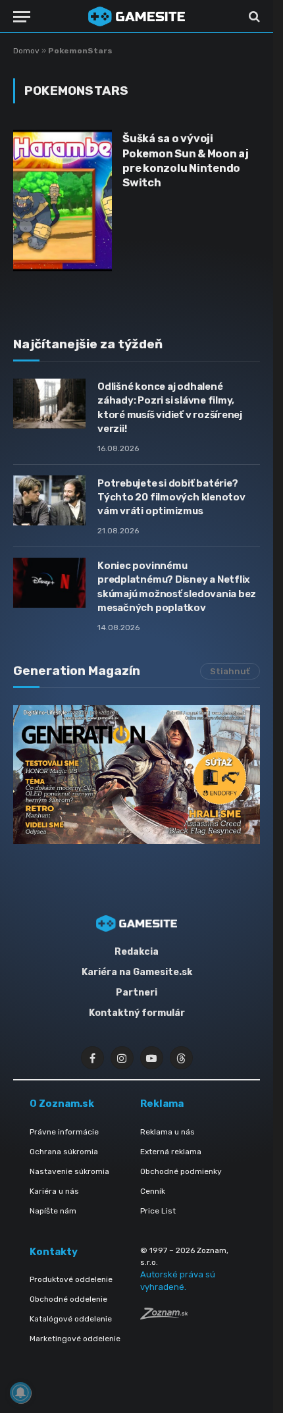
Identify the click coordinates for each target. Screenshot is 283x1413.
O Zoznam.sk (62, 1103)
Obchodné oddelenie (68, 1299)
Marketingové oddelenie (75, 1338)
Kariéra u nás (54, 1191)
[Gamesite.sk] (137, 16)
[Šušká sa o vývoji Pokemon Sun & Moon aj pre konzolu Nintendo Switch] (62, 200)
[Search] (253, 17)
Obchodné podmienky (181, 1171)
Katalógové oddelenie (71, 1318)
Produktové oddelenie (71, 1279)
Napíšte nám (53, 1210)
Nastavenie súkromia (69, 1171)
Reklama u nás (167, 1131)
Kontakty (54, 1252)
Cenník (152, 1191)
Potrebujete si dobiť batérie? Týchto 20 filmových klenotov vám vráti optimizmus (171, 497)
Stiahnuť (230, 671)
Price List (158, 1210)
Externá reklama (170, 1151)
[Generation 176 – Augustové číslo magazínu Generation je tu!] (136, 774)
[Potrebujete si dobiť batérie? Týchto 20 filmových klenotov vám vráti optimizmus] (49, 500)
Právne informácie (64, 1131)
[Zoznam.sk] (164, 1316)
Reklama (162, 1103)
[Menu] (21, 17)
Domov (26, 50)
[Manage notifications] (20, 1392)
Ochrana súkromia (64, 1151)
